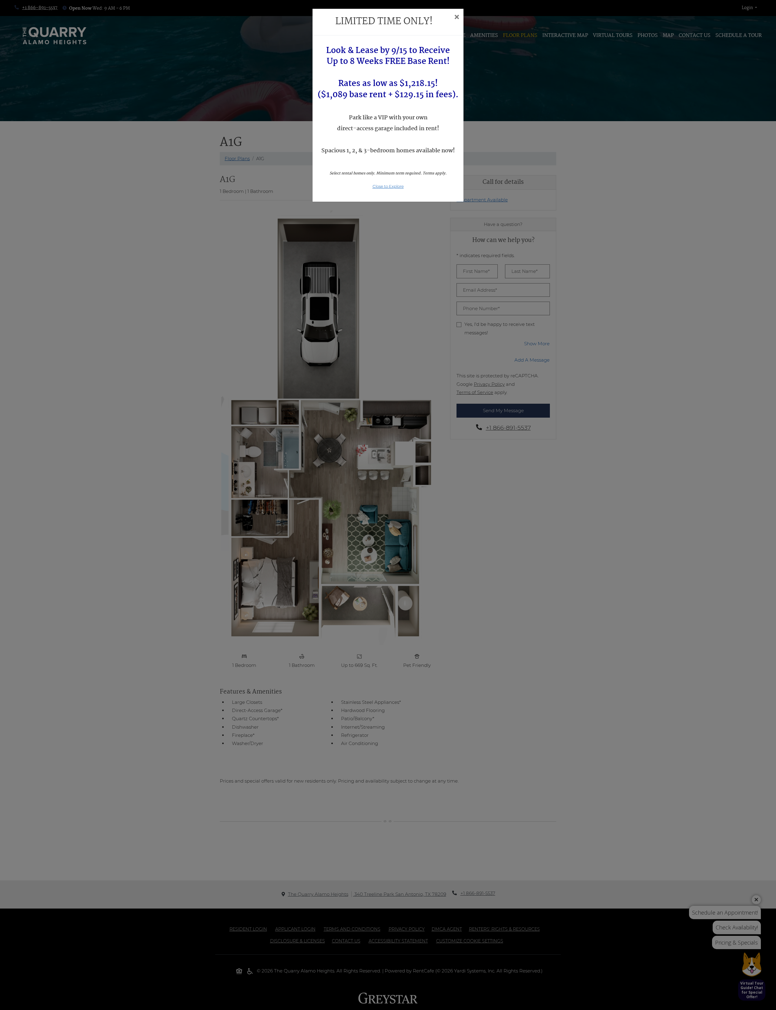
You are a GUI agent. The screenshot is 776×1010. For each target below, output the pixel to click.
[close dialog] (456, 17)
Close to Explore (388, 186)
